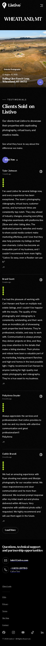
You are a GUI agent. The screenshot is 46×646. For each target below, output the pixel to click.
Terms (4, 611)
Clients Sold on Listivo (18, 109)
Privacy (5, 604)
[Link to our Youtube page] (23, 632)
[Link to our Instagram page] (13, 632)
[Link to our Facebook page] (3, 632)
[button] (11, 160)
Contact (5, 625)
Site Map (5, 618)
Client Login (6, 587)
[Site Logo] (11, 5)
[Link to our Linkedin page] (42, 632)
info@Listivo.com (19, 560)
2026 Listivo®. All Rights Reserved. (16, 639)
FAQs (4, 597)
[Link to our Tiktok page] (32, 632)
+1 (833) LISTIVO (18, 570)
